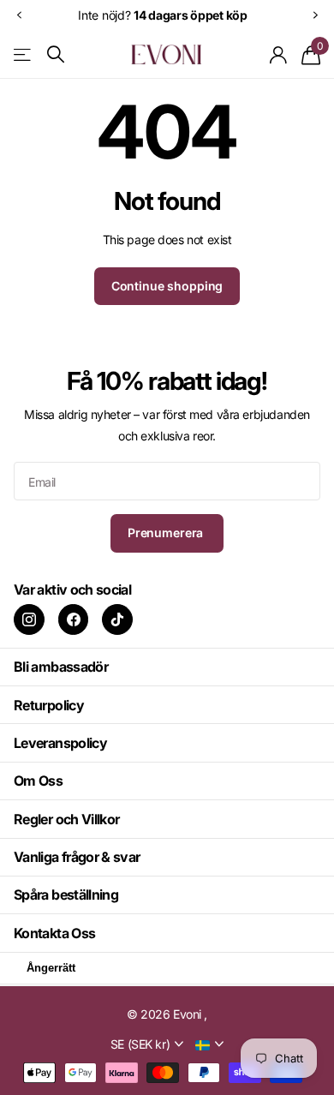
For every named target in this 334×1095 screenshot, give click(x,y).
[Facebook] (73, 619)
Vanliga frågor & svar (77, 856)
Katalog (23, 54)
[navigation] (19, 15)
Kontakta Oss (54, 933)
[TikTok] (117, 619)
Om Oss (38, 780)
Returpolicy (49, 705)
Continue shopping (167, 285)
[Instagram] (29, 619)
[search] (55, 54)
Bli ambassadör (61, 666)
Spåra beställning (66, 894)
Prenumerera (167, 532)
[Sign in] (279, 54)
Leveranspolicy (60, 742)
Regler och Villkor (66, 819)
